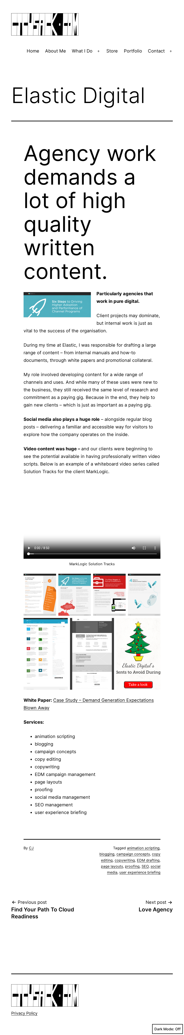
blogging (106, 854)
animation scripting (143, 848)
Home (33, 51)
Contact (156, 51)
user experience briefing (139, 872)
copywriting (125, 860)
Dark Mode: (164, 1029)
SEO (145, 866)
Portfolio (133, 51)
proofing (132, 866)
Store (112, 51)
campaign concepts (133, 854)
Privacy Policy (24, 1013)
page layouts (112, 866)
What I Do (82, 51)
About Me (55, 51)
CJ (31, 848)
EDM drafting (148, 860)
